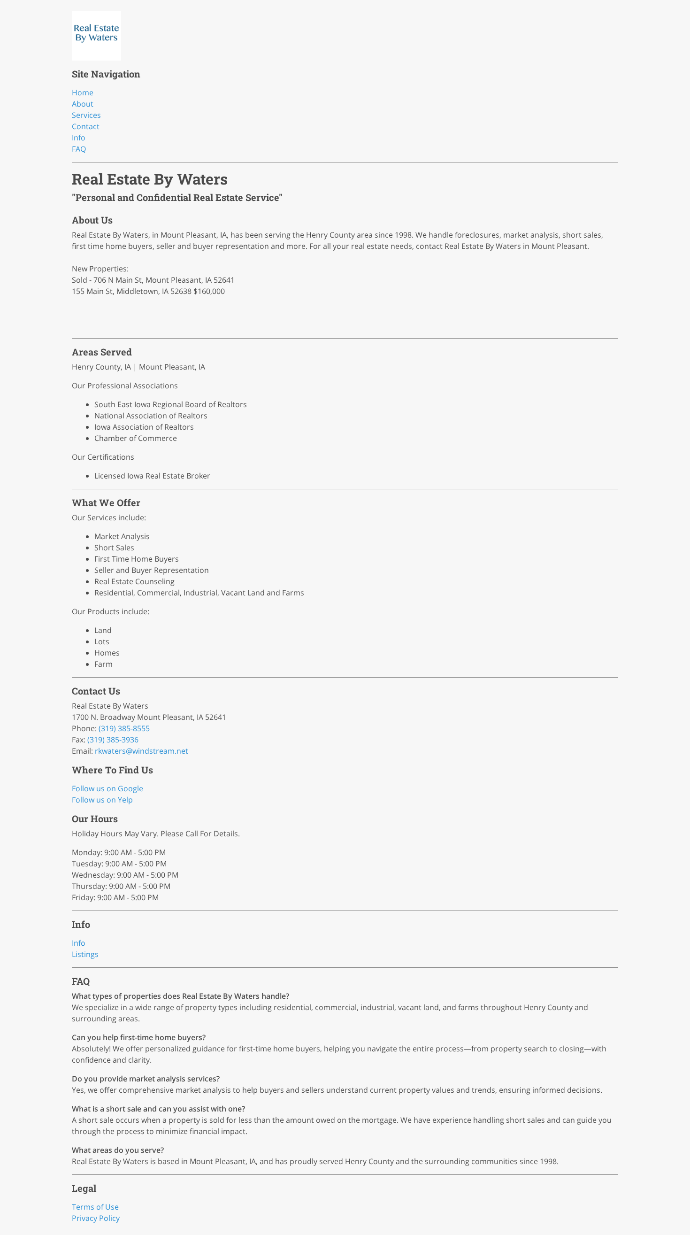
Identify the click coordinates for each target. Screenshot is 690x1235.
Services (86, 115)
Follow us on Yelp (102, 800)
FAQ (79, 149)
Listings (85, 954)
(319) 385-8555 (124, 728)
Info (78, 137)
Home (82, 92)
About (82, 104)
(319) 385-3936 (112, 739)
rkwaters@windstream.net (141, 751)
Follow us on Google (107, 788)
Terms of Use (95, 1207)
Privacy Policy (96, 1218)
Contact (86, 126)
